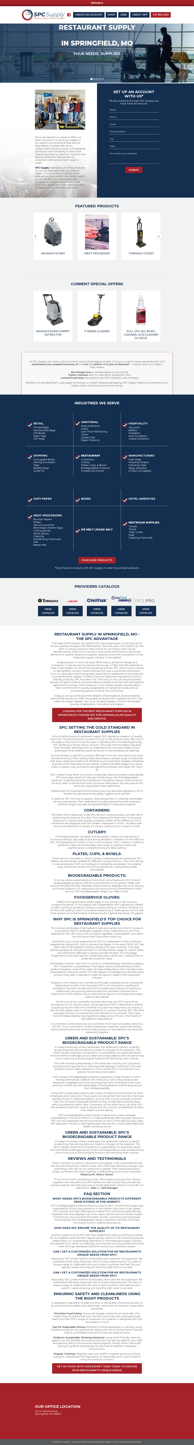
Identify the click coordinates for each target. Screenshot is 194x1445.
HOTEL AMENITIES (142, 498)
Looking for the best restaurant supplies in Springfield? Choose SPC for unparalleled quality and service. (97, 715)
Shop (111, 14)
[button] (159, 236)
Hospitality (138, 423)
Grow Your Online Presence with (86, 1442)
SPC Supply (64, 1442)
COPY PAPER (42, 498)
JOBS (123, 14)
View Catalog (48, 611)
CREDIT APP (140, 14)
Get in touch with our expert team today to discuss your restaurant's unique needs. (97, 1368)
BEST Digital (105, 1442)
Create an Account (89, 14)
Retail (38, 423)
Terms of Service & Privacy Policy (127, 1442)
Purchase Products (97, 560)
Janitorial (89, 422)
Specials (97, 3)
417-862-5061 (161, 14)
